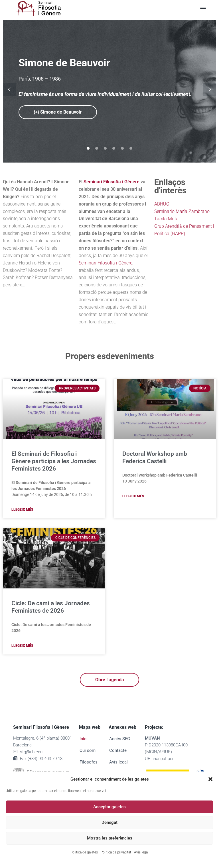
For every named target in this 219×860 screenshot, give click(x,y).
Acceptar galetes (109, 806)
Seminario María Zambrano (182, 211)
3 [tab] (105, 148)
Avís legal (141, 852)
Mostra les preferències (109, 838)
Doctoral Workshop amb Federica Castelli (154, 457)
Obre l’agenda (109, 679)
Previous (9, 89)
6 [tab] (130, 148)
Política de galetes (84, 852)
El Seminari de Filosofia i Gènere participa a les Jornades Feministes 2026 (53, 461)
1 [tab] (88, 148)
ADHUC (161, 204)
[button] (210, 779)
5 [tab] (122, 148)
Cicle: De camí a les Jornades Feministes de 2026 (50, 607)
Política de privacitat (116, 852)
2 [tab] (96, 148)
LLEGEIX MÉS (22, 510)
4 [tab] (113, 148)
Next (209, 89)
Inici (84, 738)
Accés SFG (119, 738)
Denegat (109, 822)
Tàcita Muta (166, 218)
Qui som (88, 750)
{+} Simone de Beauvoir (58, 112)
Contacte (118, 750)
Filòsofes (89, 762)
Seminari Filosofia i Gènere (105, 263)
